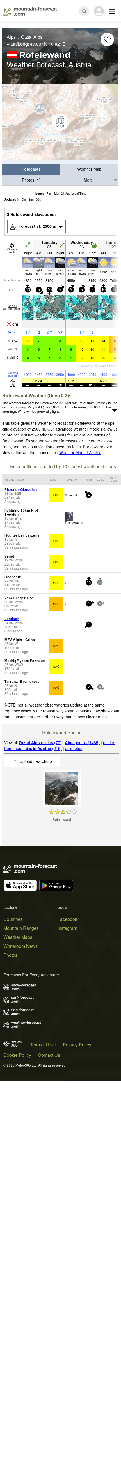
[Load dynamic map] (60, 122)
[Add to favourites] (107, 39)
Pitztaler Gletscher (20, 489)
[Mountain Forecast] (30, 11)
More (88, 180)
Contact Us (49, 1055)
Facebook (67, 919)
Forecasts (31, 169)
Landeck (11, 618)
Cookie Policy (17, 1055)
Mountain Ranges (21, 928)
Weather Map (89, 169)
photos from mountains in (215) (59, 745)
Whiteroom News (20, 946)
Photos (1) (31, 180)
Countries (13, 919)
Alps (11, 37)
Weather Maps (17, 937)
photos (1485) (82, 742)
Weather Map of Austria (80, 452)
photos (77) (40, 742)
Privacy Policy (77, 1044)
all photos (73, 748)
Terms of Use (43, 1044)
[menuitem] (31, 169)
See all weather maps (12, 307)
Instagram (67, 928)
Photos (10, 955)
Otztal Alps (31, 37)
